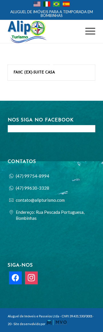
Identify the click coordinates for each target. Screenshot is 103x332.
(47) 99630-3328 (32, 188)
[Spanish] (67, 4)
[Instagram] (31, 277)
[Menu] (87, 31)
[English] (38, 4)
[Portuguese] (58, 4)
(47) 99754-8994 (32, 175)
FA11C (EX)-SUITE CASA (34, 72)
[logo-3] (43, 31)
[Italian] (48, 4)
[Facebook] (15, 277)
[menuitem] (53, 5)
